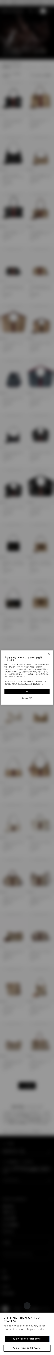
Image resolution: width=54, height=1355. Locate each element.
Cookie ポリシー (24, 684)
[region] (27, 677)
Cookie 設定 (27, 698)
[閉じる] (49, 654)
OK (26, 691)
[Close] (27, 1305)
